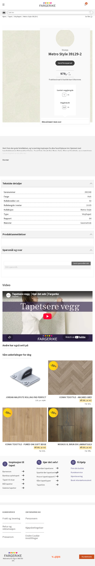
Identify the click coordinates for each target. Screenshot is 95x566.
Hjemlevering (77, 476)
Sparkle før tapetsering (47, 472)
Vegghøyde (65, 103)
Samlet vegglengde (65, 90)
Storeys (65, 50)
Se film (87, 17)
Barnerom (6, 471)
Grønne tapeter (9, 488)
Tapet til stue (8, 479)
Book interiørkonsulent (81, 480)
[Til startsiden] (47, 4)
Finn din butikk (77, 468)
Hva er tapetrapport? (46, 476)
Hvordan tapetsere (45, 468)
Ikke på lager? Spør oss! (51, 122)
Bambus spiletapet (10, 475)
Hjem (4, 17)
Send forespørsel (65, 63)
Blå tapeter (7, 483)
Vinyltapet (17, 17)
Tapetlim (41, 484)
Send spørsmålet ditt (81, 263)
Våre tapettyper (44, 480)
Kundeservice (77, 472)
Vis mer (5, 160)
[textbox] (47, 267)
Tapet (10, 17)
